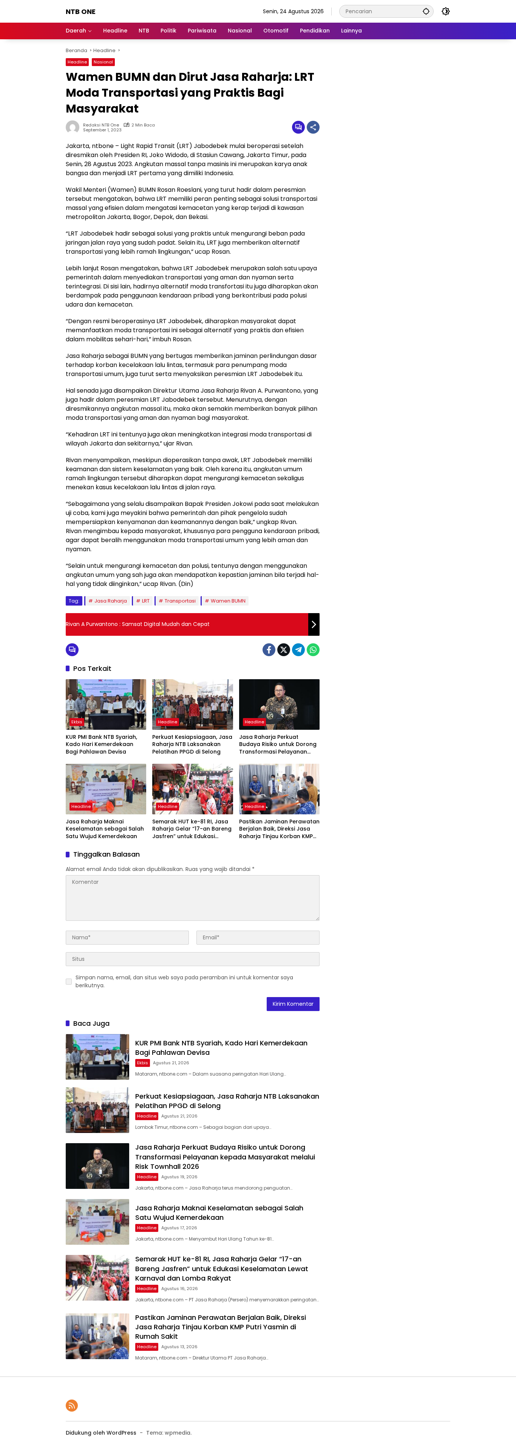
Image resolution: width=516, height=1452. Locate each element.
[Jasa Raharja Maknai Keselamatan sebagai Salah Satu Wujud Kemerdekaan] (106, 789)
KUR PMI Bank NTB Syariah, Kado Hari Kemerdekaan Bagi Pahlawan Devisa (101, 744)
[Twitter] (283, 649)
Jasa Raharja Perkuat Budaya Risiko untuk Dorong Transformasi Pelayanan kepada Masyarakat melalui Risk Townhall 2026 (278, 745)
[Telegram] (298, 649)
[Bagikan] (313, 127)
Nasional (103, 62)
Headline (77, 62)
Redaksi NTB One (101, 125)
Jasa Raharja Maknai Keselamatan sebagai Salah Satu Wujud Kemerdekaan (105, 829)
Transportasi (180, 600)
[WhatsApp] (313, 649)
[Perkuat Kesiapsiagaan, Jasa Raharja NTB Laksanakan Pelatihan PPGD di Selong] (192, 704)
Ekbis (76, 722)
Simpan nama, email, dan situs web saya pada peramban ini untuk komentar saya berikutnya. (184, 981)
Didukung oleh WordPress (101, 1433)
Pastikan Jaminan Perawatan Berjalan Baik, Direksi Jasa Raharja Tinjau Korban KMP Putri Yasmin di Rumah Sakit (279, 829)
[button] (426, 11)
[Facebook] (269, 649)
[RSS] (72, 1406)
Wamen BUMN (228, 600)
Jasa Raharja (110, 600)
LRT (146, 600)
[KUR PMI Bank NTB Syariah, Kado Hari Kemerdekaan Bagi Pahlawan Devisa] (106, 704)
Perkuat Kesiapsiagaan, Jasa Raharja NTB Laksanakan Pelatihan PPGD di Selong (192, 744)
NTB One (81, 11)
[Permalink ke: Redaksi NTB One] (74, 127)
